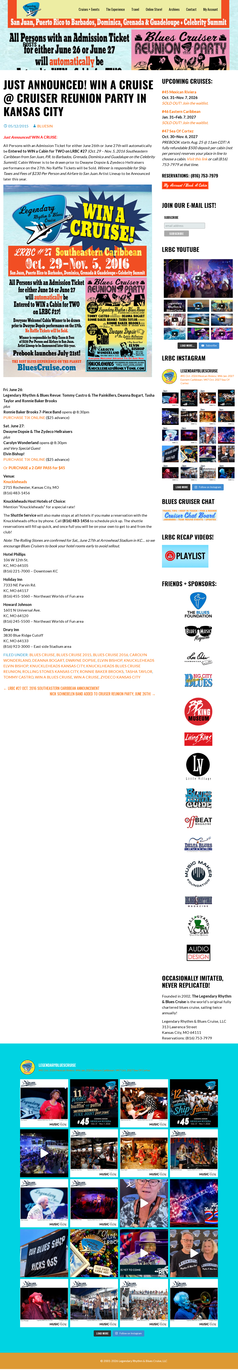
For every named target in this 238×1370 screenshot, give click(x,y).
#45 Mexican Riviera (179, 92)
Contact (191, 9)
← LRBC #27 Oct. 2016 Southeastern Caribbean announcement (51, 688)
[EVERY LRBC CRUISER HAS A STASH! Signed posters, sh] (189, 454)
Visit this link (197, 159)
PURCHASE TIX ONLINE (24, 417)
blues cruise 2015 (73, 654)
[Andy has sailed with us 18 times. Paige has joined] (226, 454)
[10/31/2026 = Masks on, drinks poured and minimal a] (226, 398)
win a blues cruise (53, 677)
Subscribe (171, 217)
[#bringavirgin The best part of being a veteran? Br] (207, 435)
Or (34, 467)
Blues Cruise (42, 654)
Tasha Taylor (138, 671)
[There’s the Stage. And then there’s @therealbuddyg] (207, 398)
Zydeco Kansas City (120, 677)
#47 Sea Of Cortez (178, 131)
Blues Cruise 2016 (110, 654)
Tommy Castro (18, 677)
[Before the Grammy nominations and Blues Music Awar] (170, 472)
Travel (135, 9)
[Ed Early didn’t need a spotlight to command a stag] (226, 472)
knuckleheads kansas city (57, 666)
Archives (174, 9)
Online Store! (154, 9)
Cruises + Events (89, 9)
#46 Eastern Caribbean (181, 111)
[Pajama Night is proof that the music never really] (207, 416)
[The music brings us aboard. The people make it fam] (170, 416)
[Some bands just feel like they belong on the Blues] (189, 435)
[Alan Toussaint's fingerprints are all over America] (170, 435)
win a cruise (86, 677)
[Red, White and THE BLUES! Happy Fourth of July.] (226, 435)
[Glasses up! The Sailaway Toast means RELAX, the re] (189, 472)
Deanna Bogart (48, 660)
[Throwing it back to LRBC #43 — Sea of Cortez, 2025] (207, 454)
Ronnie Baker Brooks (102, 671)
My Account (210, 9)
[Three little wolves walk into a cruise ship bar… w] (189, 398)
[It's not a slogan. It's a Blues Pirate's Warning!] (170, 454)
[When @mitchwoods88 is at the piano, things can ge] (226, 416)
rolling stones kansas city (50, 671)
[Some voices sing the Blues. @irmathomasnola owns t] (170, 398)
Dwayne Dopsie (81, 660)
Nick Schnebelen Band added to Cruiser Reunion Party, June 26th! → (102, 694)
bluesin (45, 126)
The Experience (115, 9)
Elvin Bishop (109, 660)
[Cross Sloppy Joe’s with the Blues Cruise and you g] (189, 416)
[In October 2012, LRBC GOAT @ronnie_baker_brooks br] (207, 472)
